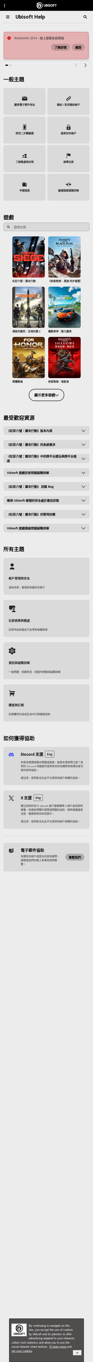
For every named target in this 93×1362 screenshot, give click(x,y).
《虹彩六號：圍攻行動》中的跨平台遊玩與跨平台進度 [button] (42, 458)
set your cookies (21, 1351)
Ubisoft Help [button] (30, 17)
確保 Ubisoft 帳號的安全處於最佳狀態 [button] (33, 500)
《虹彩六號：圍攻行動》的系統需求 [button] (31, 444)
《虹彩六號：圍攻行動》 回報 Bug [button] (30, 486)
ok (77, 1352)
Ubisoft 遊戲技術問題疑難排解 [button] (28, 473)
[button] (60, 47)
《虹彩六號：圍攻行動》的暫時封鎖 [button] (31, 514)
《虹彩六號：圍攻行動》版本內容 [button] (29, 431)
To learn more (58, 1346)
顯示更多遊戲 (44, 395)
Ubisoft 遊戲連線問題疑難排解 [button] (28, 528)
